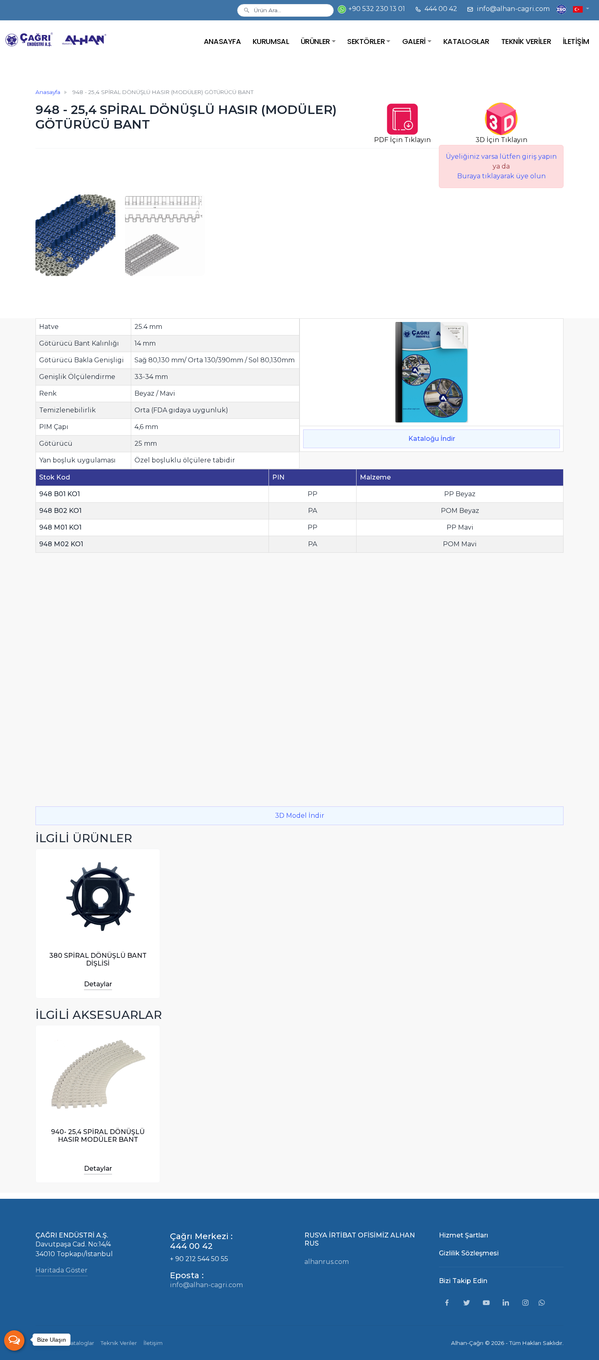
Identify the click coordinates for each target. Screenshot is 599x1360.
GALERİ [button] (414, 41)
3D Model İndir (299, 815)
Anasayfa (47, 92)
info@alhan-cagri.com (512, 9)
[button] (581, 9)
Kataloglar (80, 1343)
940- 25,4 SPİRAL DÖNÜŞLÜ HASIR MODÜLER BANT (98, 1135)
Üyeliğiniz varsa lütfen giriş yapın (501, 156)
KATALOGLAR (466, 41)
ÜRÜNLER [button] (315, 41)
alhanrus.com (326, 1262)
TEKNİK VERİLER (526, 41)
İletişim (153, 1343)
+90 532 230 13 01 (376, 9)
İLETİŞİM (576, 41)
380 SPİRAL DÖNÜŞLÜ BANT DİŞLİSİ (98, 959)
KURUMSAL (271, 41)
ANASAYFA (222, 41)
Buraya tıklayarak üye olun (501, 176)
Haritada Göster (61, 1270)
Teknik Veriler (119, 1343)
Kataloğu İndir (431, 438)
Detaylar (98, 984)
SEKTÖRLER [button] (366, 41)
